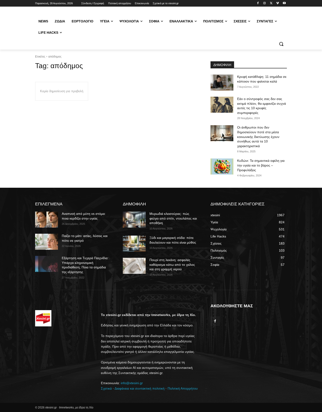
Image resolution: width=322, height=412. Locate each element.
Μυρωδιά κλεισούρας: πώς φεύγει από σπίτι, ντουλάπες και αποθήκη (173, 218)
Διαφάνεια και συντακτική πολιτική (140, 388)
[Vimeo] (277, 3)
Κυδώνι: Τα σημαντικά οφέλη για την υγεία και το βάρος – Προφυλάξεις (261, 165)
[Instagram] (264, 3)
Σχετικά (106, 388)
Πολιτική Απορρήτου (183, 388)
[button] (281, 44)
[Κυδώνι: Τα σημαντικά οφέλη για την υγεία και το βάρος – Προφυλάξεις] (222, 166)
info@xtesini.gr (132, 383)
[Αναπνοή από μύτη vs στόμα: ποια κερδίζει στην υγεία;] (46, 220)
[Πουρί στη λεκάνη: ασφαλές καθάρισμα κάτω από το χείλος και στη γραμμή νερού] (134, 266)
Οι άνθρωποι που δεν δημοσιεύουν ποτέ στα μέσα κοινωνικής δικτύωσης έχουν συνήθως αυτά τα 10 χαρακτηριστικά (258, 136)
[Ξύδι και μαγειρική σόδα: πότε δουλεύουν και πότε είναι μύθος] (134, 244)
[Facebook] (258, 3)
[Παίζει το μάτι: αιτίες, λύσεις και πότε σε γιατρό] (46, 242)
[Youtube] (284, 3)
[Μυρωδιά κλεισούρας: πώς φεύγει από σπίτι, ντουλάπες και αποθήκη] (134, 220)
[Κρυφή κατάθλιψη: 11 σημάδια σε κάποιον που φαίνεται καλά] (222, 83)
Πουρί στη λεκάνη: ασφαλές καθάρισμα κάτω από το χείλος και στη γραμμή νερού (172, 264)
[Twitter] (271, 3)
